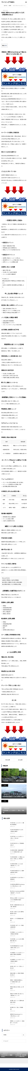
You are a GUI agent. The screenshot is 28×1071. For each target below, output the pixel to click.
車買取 (5, 769)
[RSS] (14, 1064)
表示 (6, 45)
